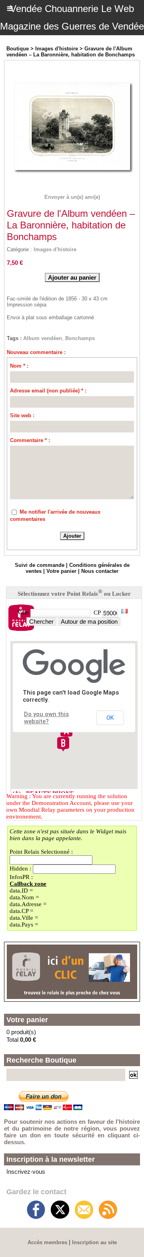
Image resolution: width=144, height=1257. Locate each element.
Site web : (22, 415)
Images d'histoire (56, 49)
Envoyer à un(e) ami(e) (72, 197)
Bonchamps (80, 338)
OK (110, 717)
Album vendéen (42, 338)
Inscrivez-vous (25, 1171)
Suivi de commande (39, 565)
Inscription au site (94, 1242)
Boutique (17, 49)
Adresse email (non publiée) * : (48, 391)
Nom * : (19, 366)
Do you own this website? (46, 718)
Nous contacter (99, 571)
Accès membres (47, 1242)
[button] (63, 744)
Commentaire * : (30, 440)
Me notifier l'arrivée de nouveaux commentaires (55, 515)
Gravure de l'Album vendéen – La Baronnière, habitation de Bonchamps (70, 52)
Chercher (41, 621)
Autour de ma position (89, 621)
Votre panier (61, 571)
